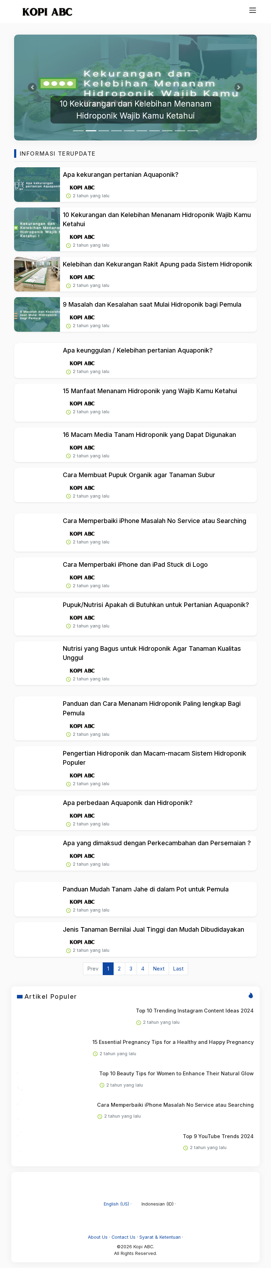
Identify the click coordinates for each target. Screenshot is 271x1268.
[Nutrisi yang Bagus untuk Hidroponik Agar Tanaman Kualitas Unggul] (37, 663)
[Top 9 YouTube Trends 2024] (27, 1142)
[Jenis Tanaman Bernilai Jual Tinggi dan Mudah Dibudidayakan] (37, 939)
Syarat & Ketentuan (160, 1236)
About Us (98, 1236)
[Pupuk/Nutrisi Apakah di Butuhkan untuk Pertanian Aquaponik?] (37, 616)
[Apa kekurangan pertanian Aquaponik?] (37, 184)
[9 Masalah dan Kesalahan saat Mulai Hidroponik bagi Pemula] (37, 314)
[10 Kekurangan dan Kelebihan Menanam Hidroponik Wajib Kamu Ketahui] (135, 87)
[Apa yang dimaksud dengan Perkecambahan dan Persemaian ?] (37, 853)
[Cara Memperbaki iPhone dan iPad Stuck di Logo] (37, 574)
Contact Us (124, 1236)
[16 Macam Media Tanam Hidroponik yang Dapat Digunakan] (37, 444)
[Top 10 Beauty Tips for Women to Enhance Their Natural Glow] (27, 1079)
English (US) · (117, 1204)
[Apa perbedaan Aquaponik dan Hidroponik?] (37, 812)
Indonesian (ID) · (158, 1204)
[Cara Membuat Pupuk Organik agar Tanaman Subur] (37, 485)
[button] (32, 87)
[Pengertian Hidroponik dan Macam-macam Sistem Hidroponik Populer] (37, 768)
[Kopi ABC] (44, 12)
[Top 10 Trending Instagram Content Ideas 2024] (27, 1016)
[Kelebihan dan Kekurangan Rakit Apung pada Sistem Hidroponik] (37, 274)
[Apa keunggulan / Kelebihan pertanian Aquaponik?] (37, 360)
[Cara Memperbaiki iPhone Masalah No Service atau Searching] (37, 532)
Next (158, 969)
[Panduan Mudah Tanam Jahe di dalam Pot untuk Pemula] (37, 899)
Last (178, 969)
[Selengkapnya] (82, 187)
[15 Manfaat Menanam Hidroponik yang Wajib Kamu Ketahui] (37, 403)
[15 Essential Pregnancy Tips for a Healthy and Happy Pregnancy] (27, 1048)
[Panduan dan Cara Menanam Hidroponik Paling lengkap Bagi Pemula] (37, 718)
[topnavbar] (252, 10)
